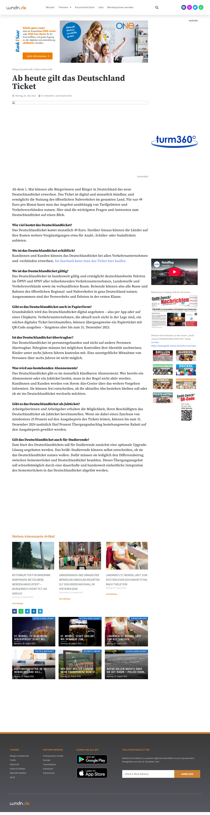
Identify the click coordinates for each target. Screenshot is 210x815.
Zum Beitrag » (18, 603)
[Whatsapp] (201, 7)
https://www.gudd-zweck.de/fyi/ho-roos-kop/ (173, 345)
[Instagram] (189, 7)
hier (157, 342)
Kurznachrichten (84, 7)
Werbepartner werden (120, 7)
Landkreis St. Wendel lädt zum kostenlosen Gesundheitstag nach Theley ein (126, 579)
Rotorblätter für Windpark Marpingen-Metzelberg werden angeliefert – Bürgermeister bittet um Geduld (31, 584)
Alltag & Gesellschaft (22, 69)
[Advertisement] (80, 504)
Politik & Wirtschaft (43, 69)
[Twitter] (195, 7)
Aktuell (50, 7)
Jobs (101, 7)
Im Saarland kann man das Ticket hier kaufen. (90, 261)
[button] (14, 611)
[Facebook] (183, 7)
